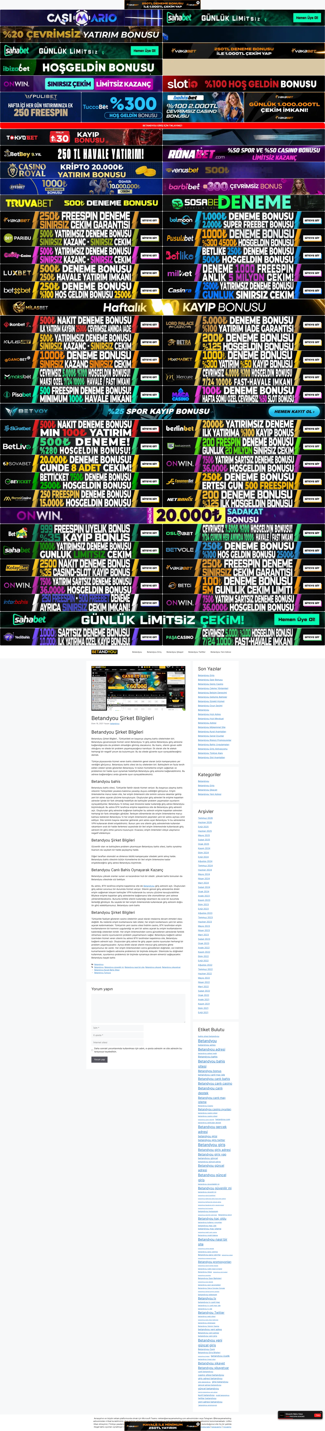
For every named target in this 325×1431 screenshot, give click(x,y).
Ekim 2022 (203, 956)
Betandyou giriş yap (212, 1154)
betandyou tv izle (205, 1309)
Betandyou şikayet (153, 967)
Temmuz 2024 (205, 865)
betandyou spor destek (205, 1282)
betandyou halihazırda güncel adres (209, 1202)
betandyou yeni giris (207, 1336)
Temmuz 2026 (205, 818)
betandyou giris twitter (211, 1140)
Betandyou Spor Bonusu (210, 679)
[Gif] (162, 307)
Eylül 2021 (203, 1012)
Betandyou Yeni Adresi (221, 652)
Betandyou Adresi (207, 723)
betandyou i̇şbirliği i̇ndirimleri (207, 1215)
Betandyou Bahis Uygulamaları (213, 744)
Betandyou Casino (205, 1106)
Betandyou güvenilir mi (114, 967)
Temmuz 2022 (205, 969)
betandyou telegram (207, 1294)
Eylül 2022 (203, 960)
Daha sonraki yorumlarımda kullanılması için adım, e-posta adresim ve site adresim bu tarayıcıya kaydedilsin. (138, 1050)
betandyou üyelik (220, 1356)
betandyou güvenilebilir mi (208, 1184)
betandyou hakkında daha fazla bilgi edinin (212, 1199)
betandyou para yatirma (208, 1252)
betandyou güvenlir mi (207, 1192)
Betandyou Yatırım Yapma (208, 1326)
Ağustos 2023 (205, 913)
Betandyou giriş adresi (214, 1150)
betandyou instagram (208, 1211)
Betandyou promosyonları (214, 1261)
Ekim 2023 (203, 904)
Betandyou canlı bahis (214, 1079)
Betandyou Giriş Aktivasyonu (213, 749)
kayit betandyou (206, 1395)
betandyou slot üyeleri (220, 1272)
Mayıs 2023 (204, 926)
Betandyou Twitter (211, 1312)
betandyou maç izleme (209, 1228)
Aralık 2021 (203, 999)
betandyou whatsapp (206, 1323)
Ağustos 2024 (205, 861)
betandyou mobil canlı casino (207, 1232)
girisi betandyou (220, 1382)
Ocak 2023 (203, 943)
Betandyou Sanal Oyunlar (211, 736)
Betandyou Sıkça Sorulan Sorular (211, 1288)
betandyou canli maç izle (211, 1074)
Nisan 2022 (204, 982)
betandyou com (222, 1119)
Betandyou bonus (209, 1071)
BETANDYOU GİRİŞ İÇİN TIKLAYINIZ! (162, 125)
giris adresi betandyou (210, 1378)
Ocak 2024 (203, 891)
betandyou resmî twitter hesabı (208, 1265)
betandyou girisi (207, 1136)
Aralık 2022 (204, 947)
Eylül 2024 (203, 857)
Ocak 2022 (203, 995)
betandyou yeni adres (210, 1329)
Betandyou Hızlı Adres (209, 714)
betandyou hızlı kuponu (205, 1208)
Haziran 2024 (205, 870)
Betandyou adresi (211, 1049)
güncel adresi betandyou (209, 1385)
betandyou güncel (208, 1158)
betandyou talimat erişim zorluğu (208, 1291)
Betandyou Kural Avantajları (212, 731)
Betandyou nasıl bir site (134, 967)
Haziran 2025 (205, 831)
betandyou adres (207, 1045)
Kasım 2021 (204, 1004)
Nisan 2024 (204, 878)
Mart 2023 (203, 934)
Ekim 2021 (203, 1008)
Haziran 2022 (205, 973)
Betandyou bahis (207, 1056)
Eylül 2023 (203, 909)
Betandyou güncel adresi (211, 1168)
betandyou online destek (206, 1248)
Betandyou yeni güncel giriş (210, 1342)
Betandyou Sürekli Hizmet (211, 701)
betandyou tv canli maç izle (209, 1305)
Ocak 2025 (203, 844)
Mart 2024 (203, 883)
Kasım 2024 (204, 848)
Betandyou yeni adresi (208, 1333)
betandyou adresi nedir (207, 1053)
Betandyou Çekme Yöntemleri (213, 688)
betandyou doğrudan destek (209, 1123)
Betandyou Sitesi (205, 1272)
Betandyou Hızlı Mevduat (211, 718)
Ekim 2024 (203, 852)
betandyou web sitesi (206, 1316)
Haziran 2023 (205, 922)
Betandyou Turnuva (102, 973)
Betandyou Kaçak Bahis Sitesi (106, 970)
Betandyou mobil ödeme (208, 1235)
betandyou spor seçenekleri (209, 1285)
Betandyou (137, 652)
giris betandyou (204, 1382)
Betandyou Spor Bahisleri (210, 1278)
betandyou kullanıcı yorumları (210, 1222)
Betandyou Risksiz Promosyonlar (214, 740)
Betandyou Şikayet (175, 652)
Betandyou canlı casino (215, 1083)
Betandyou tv (207, 1298)
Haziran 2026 (205, 822)
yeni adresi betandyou (210, 1401)
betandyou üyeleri (204, 1356)
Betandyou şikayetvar (171, 967)
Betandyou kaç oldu (212, 1218)
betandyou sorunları (204, 1275)
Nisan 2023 (204, 930)
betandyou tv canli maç (209, 1302)
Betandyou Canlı (206, 1349)
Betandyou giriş (211, 1144)
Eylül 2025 (203, 826)
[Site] (81, 220)
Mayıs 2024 (204, 874)
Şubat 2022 (204, 991)
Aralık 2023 (204, 896)
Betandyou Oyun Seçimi (210, 705)
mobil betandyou (222, 1395)
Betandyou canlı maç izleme (212, 1100)
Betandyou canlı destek (210, 1090)
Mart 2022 (203, 986)
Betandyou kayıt (225, 1215)
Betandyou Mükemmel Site (211, 727)
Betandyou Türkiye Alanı (210, 753)
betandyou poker (227, 1255)
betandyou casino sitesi (207, 1113)
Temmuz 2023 (205, 917)
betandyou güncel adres (209, 1162)
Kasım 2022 (204, 952)
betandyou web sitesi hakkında (208, 1320)
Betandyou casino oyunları (214, 1109)
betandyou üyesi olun (207, 1359)
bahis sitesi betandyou (208, 1036)
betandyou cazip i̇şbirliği (206, 1119)
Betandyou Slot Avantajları (211, 757)
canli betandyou (205, 1371)
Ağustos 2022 (205, 965)
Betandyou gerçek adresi (212, 1129)
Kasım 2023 (204, 900)
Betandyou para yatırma (209, 1255)
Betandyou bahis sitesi (211, 1063)
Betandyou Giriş (154, 652)
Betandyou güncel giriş (212, 1177)
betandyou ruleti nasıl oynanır (210, 1269)
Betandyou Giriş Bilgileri (209, 1352)
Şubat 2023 (204, 939)
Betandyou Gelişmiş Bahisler (212, 697)
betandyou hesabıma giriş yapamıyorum (211, 1205)
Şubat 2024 (204, 887)
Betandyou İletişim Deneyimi (212, 692)
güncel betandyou (208, 1388)
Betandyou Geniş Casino (210, 684)
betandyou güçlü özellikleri (206, 1195)
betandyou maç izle (207, 1225)
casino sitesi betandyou (211, 1375)
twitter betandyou (207, 1398)
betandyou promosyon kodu (207, 1258)
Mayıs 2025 (204, 835)
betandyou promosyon (207, 1405)
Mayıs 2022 (204, 978)
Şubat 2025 (204, 839)
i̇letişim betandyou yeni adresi (207, 1392)
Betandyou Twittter (197, 652)
